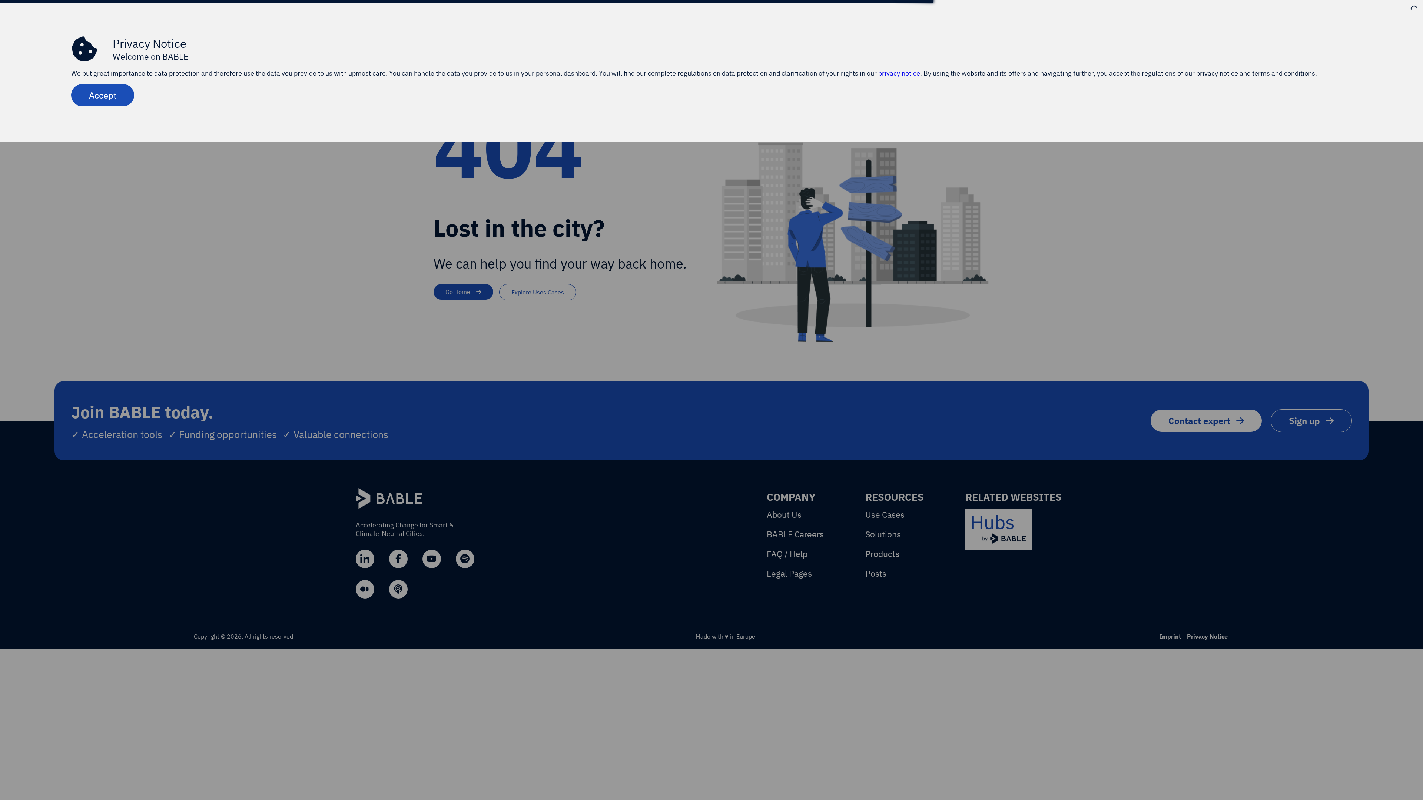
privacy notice (899, 73)
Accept (102, 95)
